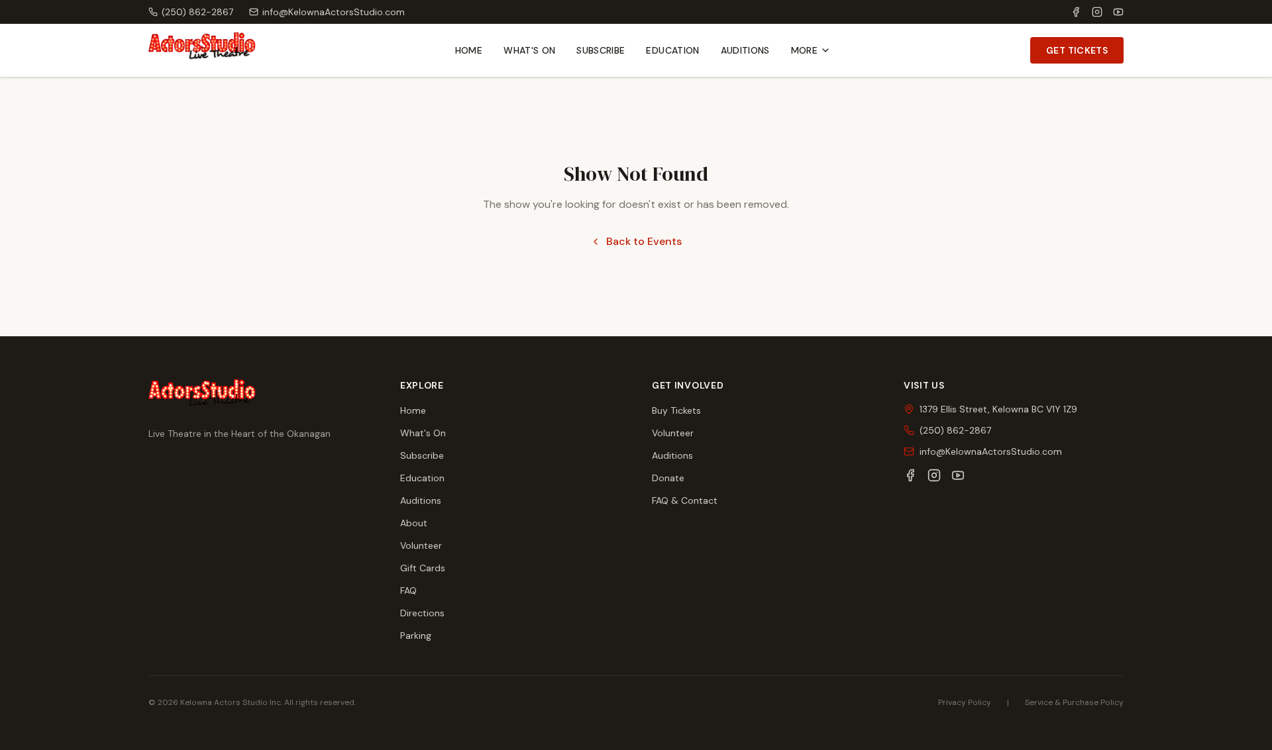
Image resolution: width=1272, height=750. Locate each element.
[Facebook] (1076, 12)
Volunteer (421, 545)
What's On (529, 50)
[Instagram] (1097, 12)
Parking (415, 635)
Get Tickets (1077, 50)
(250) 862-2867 (197, 12)
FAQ (408, 590)
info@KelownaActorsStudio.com (333, 12)
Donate (668, 478)
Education (672, 50)
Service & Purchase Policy (1074, 702)
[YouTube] (1118, 12)
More (804, 50)
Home (468, 50)
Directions (422, 613)
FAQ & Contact (684, 500)
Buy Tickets (676, 410)
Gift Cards (422, 568)
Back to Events (644, 241)
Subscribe (600, 50)
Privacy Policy (964, 702)
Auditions (745, 50)
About (413, 523)
